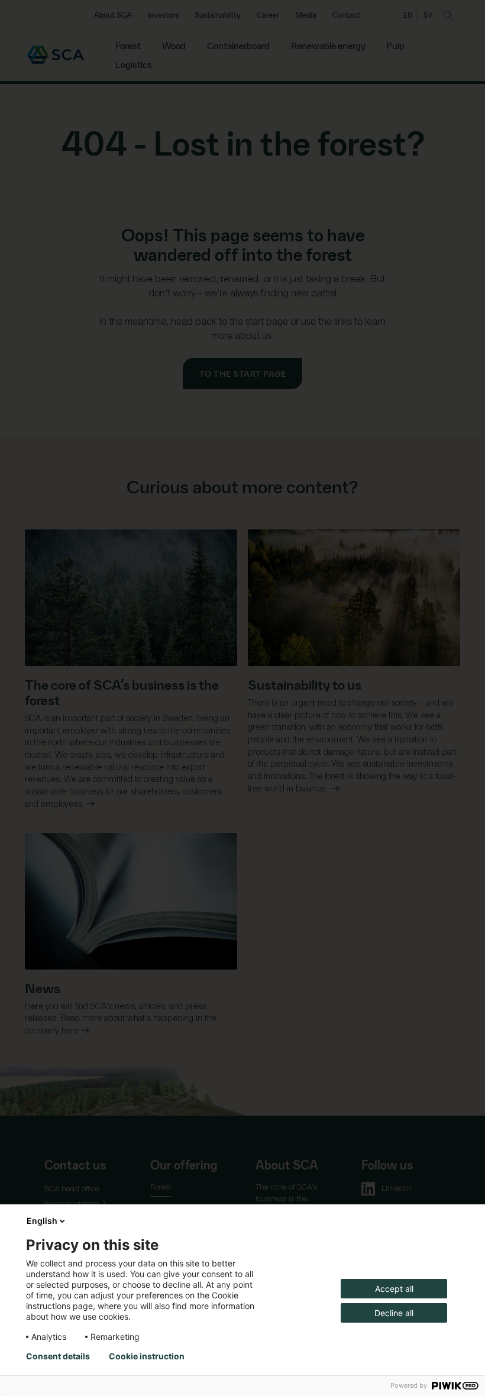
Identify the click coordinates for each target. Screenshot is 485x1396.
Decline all (393, 1313)
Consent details (58, 1356)
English (42, 1221)
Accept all (394, 1289)
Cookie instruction (147, 1356)
